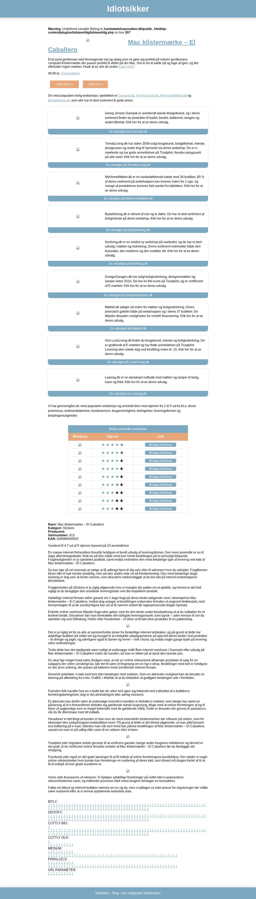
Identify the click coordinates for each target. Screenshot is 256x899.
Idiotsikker (128, 8)
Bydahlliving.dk (59, 100)
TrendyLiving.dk (147, 95)
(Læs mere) (126, 66)
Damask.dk (126, 95)
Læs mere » (64, 84)
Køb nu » (95, 84)
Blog (115, 893)
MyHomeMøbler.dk (173, 95)
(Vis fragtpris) (70, 73)
